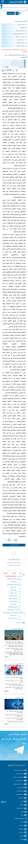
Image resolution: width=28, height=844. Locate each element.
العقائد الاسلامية (20, 773)
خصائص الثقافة (13, 615)
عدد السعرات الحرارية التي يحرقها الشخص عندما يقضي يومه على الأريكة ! (14, 684)
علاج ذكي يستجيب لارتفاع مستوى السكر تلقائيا (14, 681)
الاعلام (22, 815)
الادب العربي (21, 798)
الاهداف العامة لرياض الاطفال (13, 578)
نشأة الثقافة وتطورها (13, 598)
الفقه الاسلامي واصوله (18, 777)
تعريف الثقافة (13, 593)
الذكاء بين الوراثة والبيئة (13, 607)
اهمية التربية (13, 604)
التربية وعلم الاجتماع (13, 601)
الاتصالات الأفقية (13, 595)
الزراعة (22, 822)
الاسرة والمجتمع (20, 791)
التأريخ (22, 801)
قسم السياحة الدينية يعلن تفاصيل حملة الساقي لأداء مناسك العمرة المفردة (14, 646)
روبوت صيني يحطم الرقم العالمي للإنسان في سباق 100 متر (14, 715)
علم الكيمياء (21, 829)
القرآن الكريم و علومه (19, 770)
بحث (17, 13)
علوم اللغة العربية (20, 794)
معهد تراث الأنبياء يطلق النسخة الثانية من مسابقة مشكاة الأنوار (14, 649)
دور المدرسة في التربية (13, 618)
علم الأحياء (21, 832)
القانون (22, 811)
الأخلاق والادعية (20, 787)
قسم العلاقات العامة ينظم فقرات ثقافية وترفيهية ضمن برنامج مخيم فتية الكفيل (14, 642)
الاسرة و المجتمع (20, 21)
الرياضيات (22, 836)
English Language (19, 818)
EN (1, 5)
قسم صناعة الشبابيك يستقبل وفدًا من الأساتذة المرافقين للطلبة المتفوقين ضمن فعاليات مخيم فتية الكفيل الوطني (14, 653)
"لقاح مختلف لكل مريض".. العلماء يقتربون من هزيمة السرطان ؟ (14, 688)
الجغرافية (22, 805)
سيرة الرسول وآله (20, 780)
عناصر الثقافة (13, 587)
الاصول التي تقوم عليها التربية (13, 584)
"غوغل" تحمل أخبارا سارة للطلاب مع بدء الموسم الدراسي (14, 712)
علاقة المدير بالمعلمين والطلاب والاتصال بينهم (13, 612)
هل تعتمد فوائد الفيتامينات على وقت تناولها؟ (14, 678)
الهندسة (22, 839)
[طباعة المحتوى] (2, 70)
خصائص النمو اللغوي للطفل (13, 609)
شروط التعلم (13, 581)
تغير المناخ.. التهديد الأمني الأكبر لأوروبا (15, 721)
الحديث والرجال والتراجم (18, 784)
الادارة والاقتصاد (20, 808)
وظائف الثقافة (13, 590)
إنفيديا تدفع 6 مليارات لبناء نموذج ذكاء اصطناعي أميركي (14, 718)
